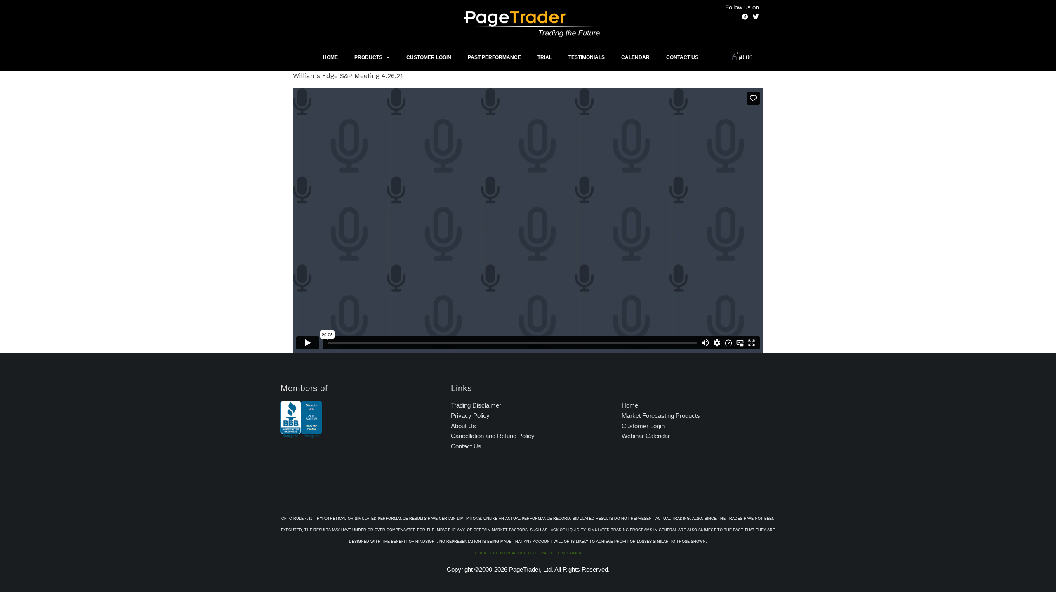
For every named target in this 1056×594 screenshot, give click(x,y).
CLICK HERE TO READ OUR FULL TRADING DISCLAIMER (528, 553)
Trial (544, 57)
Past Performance (494, 57)
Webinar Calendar (646, 435)
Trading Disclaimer (476, 405)
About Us (463, 425)
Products (368, 57)
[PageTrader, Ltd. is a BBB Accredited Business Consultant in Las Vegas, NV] (301, 434)
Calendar (635, 57)
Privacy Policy (470, 415)
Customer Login (428, 57)
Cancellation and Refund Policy (493, 435)
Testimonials (586, 57)
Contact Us (682, 57)
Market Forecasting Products (661, 415)
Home (330, 57)
